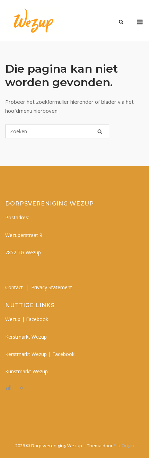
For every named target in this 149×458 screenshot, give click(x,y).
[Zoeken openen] (121, 22)
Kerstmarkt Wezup (26, 336)
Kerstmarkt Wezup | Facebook (39, 354)
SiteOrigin (124, 445)
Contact (14, 287)
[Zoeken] (99, 131)
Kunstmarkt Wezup (26, 371)
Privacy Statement (51, 287)
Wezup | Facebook (26, 319)
